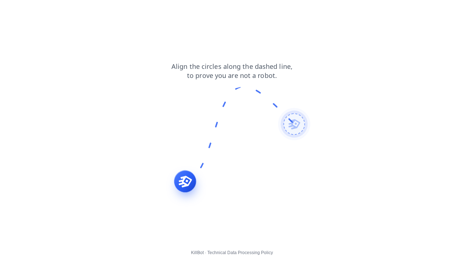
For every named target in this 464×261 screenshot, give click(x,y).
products (35, 10)
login (10, 10)
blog (110, 10)
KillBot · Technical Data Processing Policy (232, 252)
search (61, 10)
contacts (87, 10)
